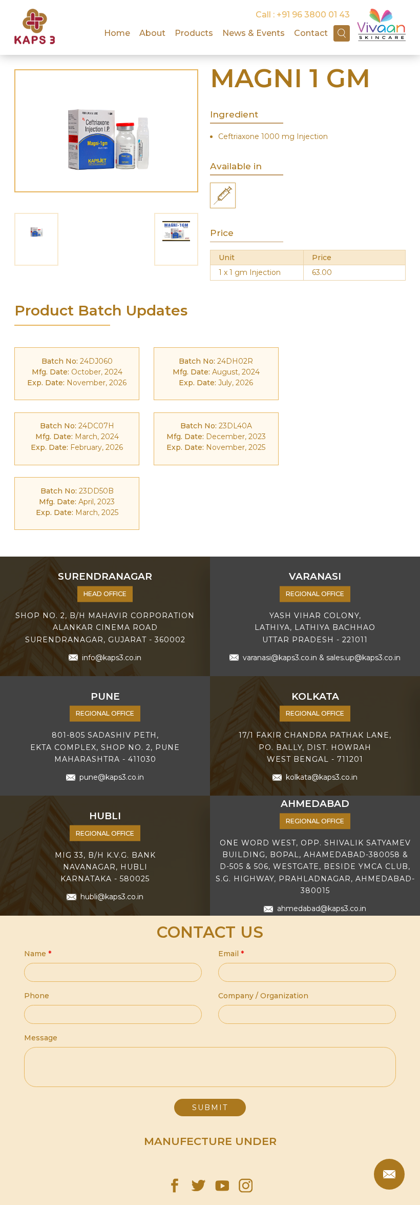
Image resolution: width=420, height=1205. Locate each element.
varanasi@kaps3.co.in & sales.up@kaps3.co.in (322, 657)
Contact (311, 33)
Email (231, 953)
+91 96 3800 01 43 (313, 14)
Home (117, 33)
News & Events (253, 33)
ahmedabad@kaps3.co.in (321, 908)
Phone (36, 995)
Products (194, 33)
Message (40, 1037)
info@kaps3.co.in (111, 657)
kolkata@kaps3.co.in (322, 777)
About (152, 33)
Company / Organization (263, 995)
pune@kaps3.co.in (111, 777)
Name (37, 953)
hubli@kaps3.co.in (111, 896)
